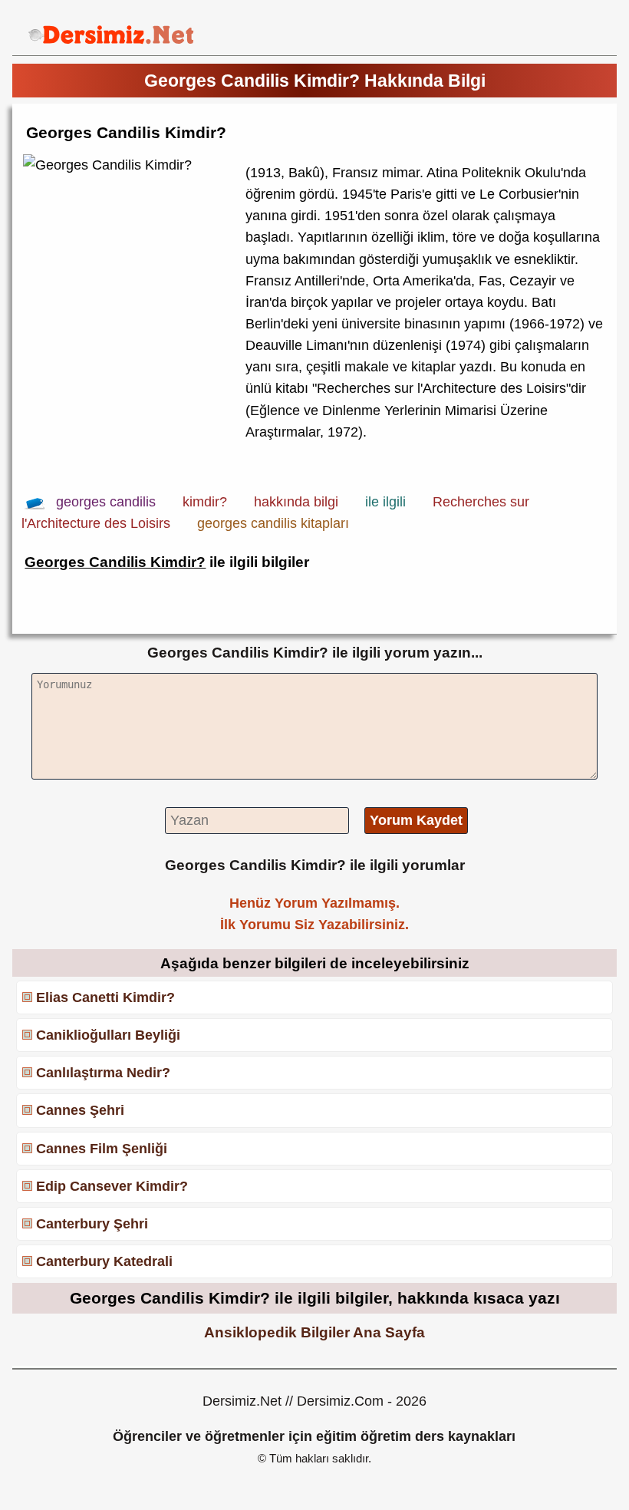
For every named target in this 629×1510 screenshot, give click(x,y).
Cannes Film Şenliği (101, 1148)
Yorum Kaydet (416, 820)
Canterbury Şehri (92, 1223)
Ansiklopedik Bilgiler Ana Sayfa (314, 1332)
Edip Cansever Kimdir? (112, 1186)
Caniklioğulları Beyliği (108, 1035)
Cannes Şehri (80, 1110)
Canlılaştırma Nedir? (103, 1072)
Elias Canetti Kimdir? (105, 997)
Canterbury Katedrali (104, 1261)
